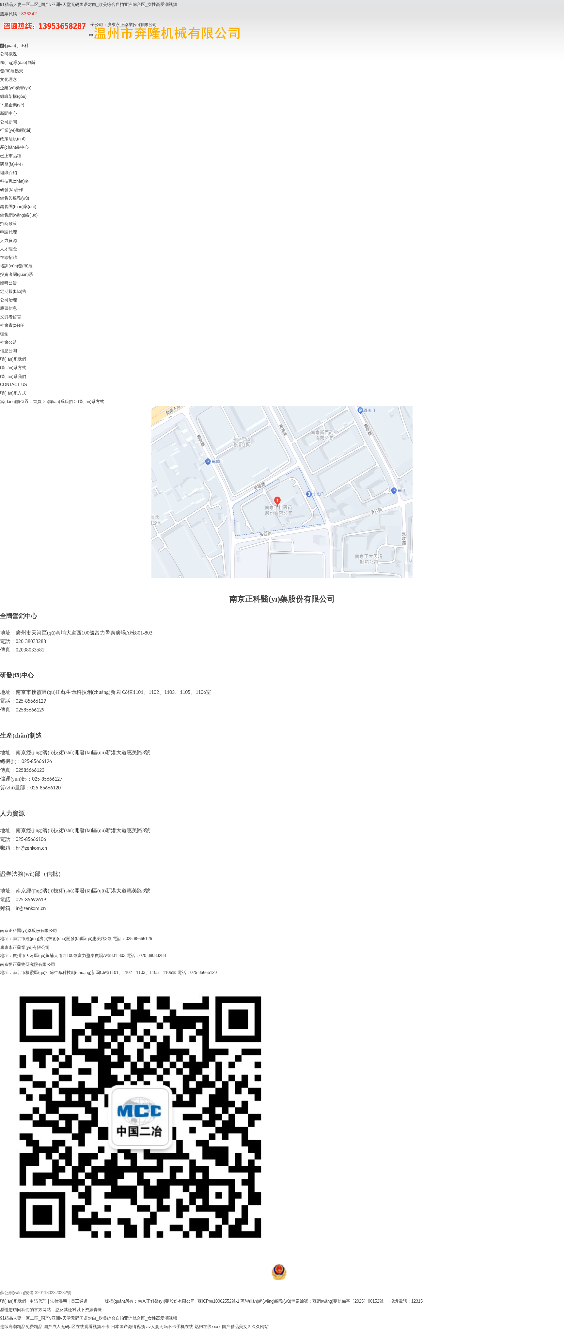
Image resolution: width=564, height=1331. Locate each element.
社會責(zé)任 (12, 325)
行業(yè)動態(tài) (15, 130)
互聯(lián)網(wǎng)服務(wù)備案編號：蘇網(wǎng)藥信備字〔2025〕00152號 (312, 1301)
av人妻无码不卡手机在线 (169, 1326)
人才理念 (8, 249)
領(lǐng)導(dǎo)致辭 (18, 62)
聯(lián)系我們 (13, 359)
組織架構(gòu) (13, 96)
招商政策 (8, 223)
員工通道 (79, 1301)
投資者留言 (10, 316)
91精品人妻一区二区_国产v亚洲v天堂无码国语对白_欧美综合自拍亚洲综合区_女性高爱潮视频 (88, 4)
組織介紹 (8, 172)
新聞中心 (8, 113)
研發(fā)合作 (11, 189)
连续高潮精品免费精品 (21, 1326)
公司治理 (8, 299)
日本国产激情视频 (128, 1326)
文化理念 (8, 79)
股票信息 (8, 308)
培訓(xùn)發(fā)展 (16, 265)
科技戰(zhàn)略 (14, 181)
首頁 (38, 401)
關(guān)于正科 (14, 45)
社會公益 (8, 342)
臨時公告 (8, 282)
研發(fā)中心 (11, 164)
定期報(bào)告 (13, 291)
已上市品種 (10, 155)
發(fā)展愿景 (11, 70)
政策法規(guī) (12, 138)
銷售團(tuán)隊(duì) (18, 206)
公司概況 (8, 54)
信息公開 (8, 350)
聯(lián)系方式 (13, 367)
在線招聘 (8, 257)
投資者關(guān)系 (16, 274)
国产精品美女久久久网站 (245, 1326)
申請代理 (8, 232)
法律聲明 (58, 1301)
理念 (4, 333)
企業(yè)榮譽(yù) (15, 87)
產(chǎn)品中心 (14, 147)
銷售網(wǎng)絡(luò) (19, 215)
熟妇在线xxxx (208, 1326)
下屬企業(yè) (12, 104)
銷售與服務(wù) (14, 198)
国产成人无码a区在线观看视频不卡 (77, 1326)
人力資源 (8, 240)
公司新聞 (8, 121)
